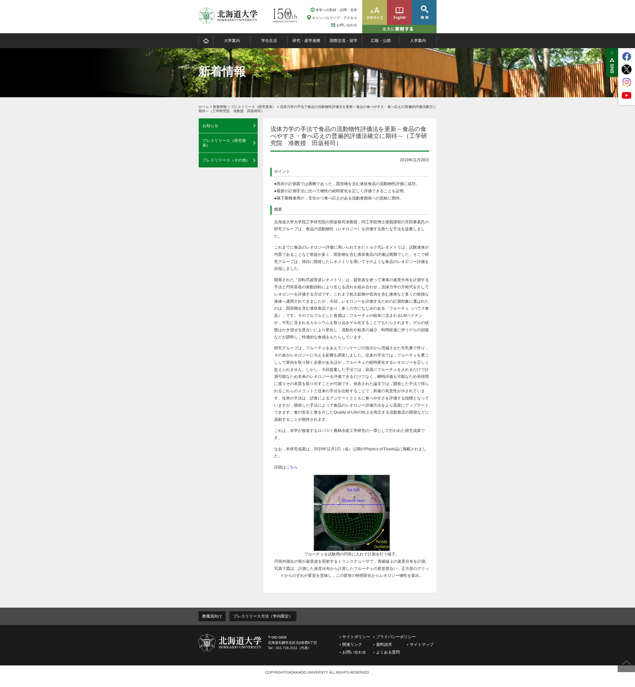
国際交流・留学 (343, 40)
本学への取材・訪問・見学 (336, 10)
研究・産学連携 (306, 40)
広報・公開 (381, 40)
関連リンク (352, 644)
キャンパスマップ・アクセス (334, 18)
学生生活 (269, 40)
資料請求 (384, 644)
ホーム (203, 107)
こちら (292, 467)
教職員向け (212, 616)
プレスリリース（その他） (226, 160)
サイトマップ (422, 644)
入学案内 (418, 40)
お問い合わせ (346, 25)
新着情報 (220, 107)
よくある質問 (388, 652)
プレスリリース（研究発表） (253, 107)
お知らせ (210, 126)
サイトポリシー (356, 637)
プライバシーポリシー (396, 637)
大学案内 (232, 40)
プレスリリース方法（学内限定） (263, 616)
